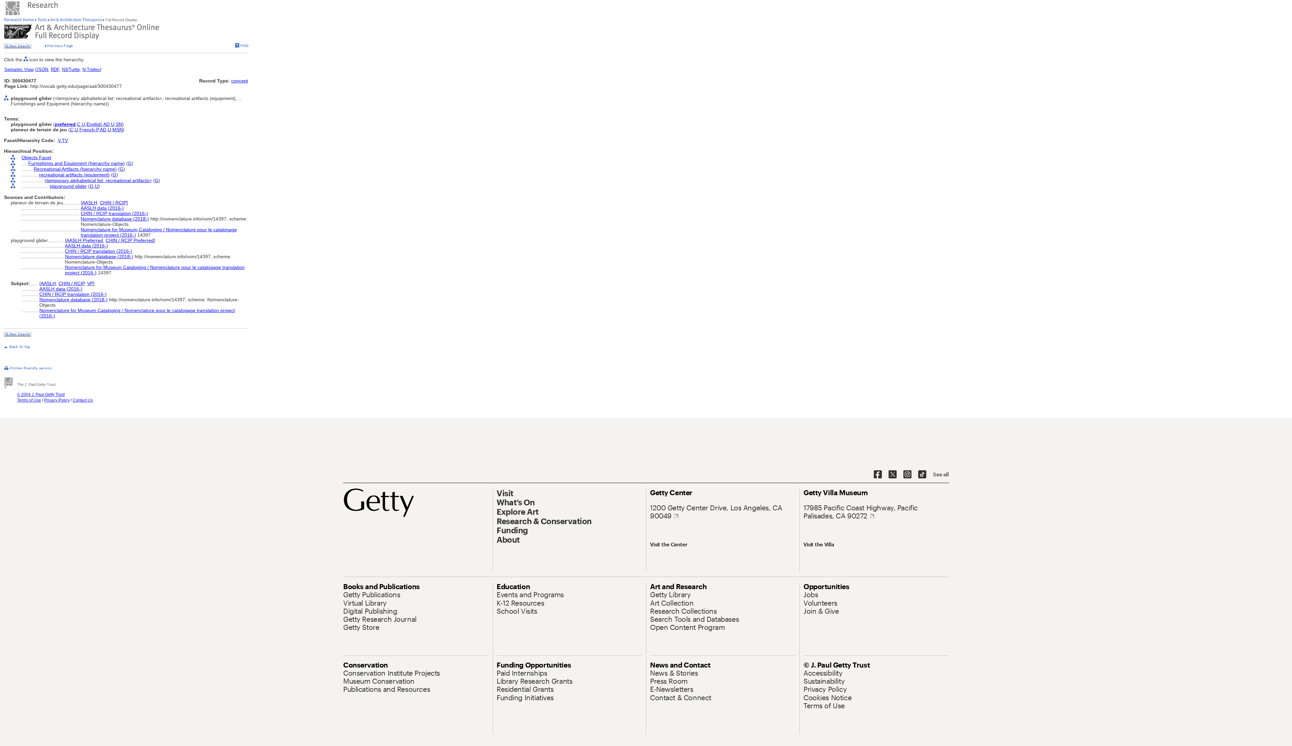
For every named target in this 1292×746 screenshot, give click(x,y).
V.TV (63, 140)
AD (106, 124)
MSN (117, 129)
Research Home (19, 20)
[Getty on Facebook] (878, 475)
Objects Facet (36, 157)
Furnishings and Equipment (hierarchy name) (76, 163)
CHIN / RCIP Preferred (130, 240)
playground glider (68, 186)
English (94, 124)
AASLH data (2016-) (102, 208)
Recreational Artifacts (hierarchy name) (75, 169)
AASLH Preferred (84, 240)
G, (92, 186)
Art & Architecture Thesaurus (76, 20)
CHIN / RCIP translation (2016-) (114, 213)
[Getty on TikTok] (922, 475)
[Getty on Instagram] (907, 475)
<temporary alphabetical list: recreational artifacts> (98, 180)
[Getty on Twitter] (893, 475)
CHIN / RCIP (113, 202)
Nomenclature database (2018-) (115, 219)
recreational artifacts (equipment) (74, 174)
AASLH (89, 202)
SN (119, 124)
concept (239, 80)
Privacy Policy (57, 400)
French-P (89, 129)
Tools (42, 20)
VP (90, 283)
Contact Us (83, 400)
